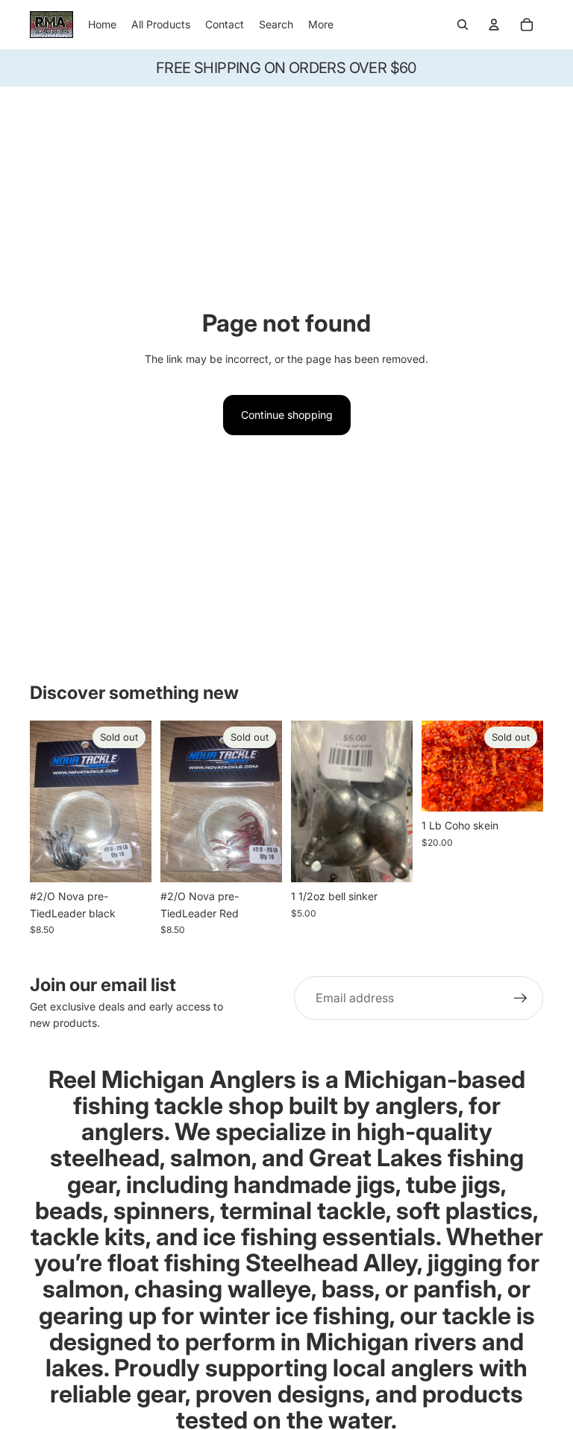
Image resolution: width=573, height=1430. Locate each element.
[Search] (462, 24)
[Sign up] (520, 998)
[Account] (494, 24)
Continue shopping (287, 414)
